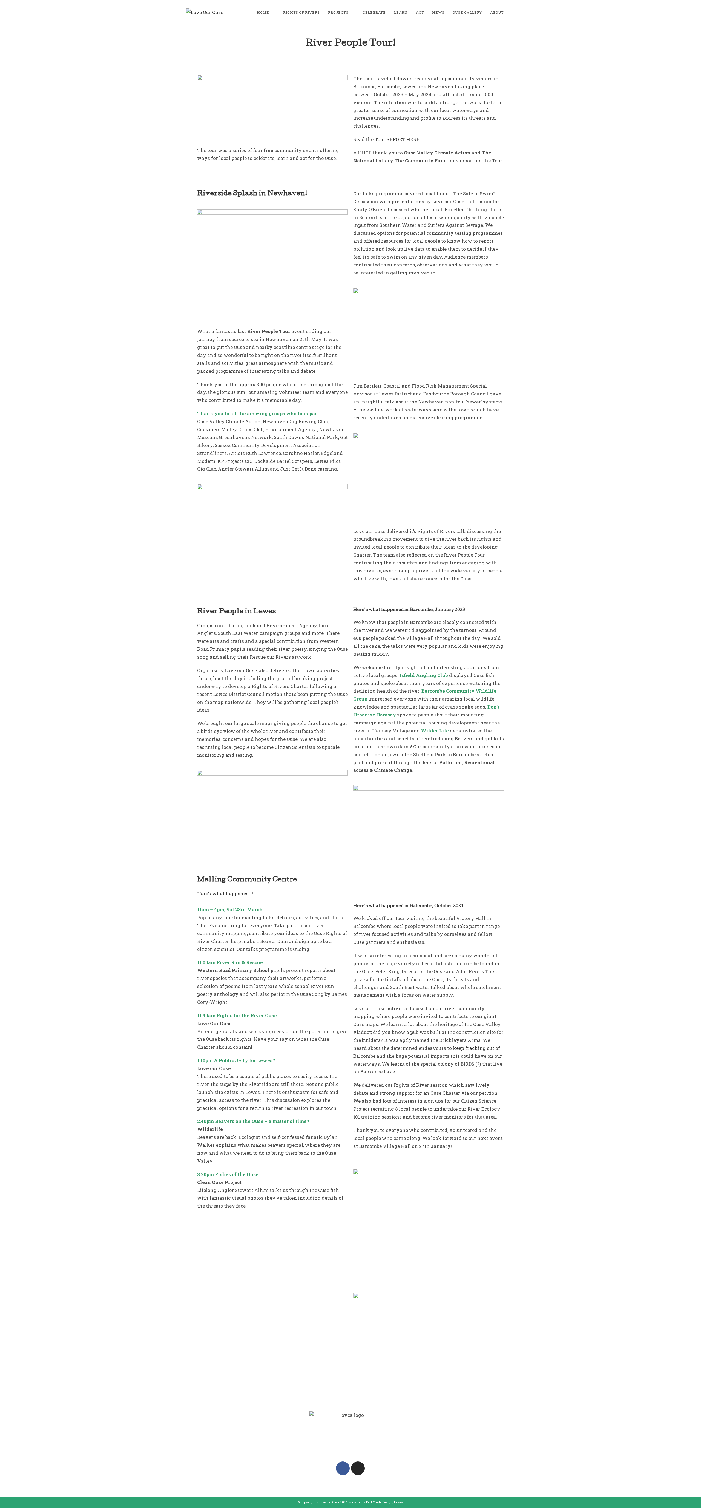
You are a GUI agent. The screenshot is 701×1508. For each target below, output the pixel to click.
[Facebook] (343, 1468)
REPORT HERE (403, 139)
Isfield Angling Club (424, 675)
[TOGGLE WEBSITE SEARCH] (513, 12)
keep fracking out (473, 1048)
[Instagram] (358, 1468)
